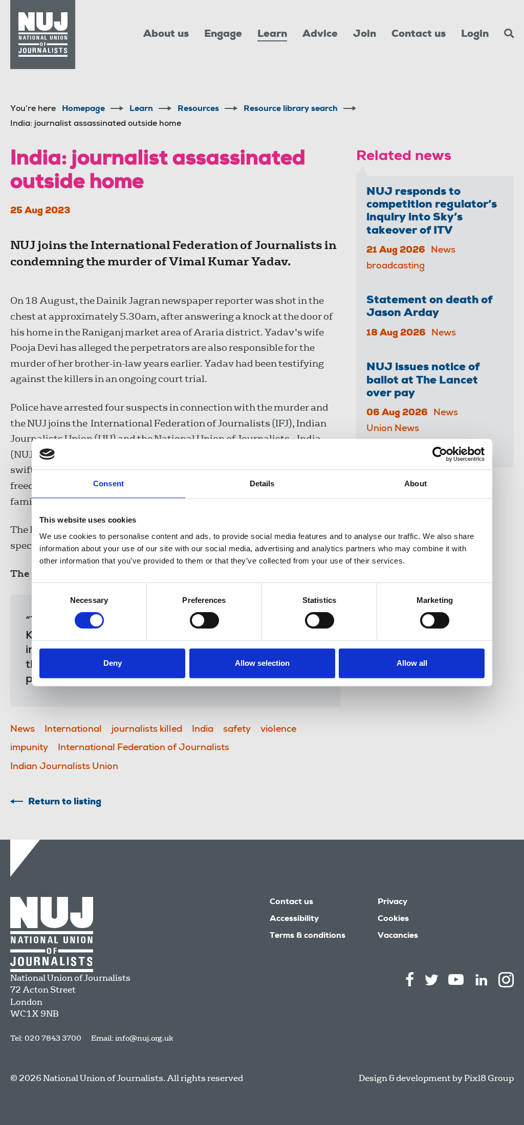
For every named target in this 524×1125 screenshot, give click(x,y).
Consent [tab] (108, 483)
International (73, 729)
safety (237, 729)
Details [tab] (262, 483)
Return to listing (64, 802)
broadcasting (395, 266)
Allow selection (262, 663)
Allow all (412, 663)
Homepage (83, 109)
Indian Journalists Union (64, 767)
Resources (198, 109)
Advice (320, 35)
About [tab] (415, 483)
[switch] (204, 620)
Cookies (393, 919)
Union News (392, 429)
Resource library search (291, 109)
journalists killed (147, 729)
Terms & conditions (307, 936)
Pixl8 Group (489, 1078)
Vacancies (398, 936)
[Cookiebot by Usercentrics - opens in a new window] (440, 454)
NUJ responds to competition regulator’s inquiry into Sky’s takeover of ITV (431, 212)
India (202, 729)
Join (364, 35)
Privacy (392, 902)
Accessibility (294, 919)
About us (166, 35)
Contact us (418, 35)
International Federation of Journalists (143, 748)
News (22, 729)
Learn (272, 35)
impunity (29, 748)
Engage (223, 35)
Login (475, 35)
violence (278, 729)
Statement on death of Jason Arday (429, 307)
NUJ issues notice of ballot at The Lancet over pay (422, 380)
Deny (112, 663)
